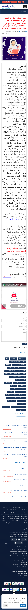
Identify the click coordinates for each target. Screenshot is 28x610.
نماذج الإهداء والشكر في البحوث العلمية (18, 490)
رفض (5, 605)
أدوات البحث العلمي (12, 367)
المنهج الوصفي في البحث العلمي (20, 485)
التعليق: (24, 329)
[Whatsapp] (21, 542)
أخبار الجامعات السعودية (20, 397)
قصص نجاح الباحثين (21, 410)
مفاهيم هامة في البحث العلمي (19, 364)
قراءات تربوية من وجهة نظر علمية (18, 407)
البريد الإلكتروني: (22, 323)
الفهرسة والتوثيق (21, 370)
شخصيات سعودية (21, 401)
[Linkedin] (19, 539)
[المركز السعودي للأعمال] (19, 584)
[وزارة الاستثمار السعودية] (22, 584)
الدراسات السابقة (21, 367)
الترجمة (7, 358)
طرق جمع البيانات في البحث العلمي (19, 496)
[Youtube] (12, 539)
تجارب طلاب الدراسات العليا (10, 370)
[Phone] (18, 542)
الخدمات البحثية (6, 407)
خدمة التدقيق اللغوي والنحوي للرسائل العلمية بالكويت (15, 420)
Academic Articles (21, 404)
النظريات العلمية (8, 373)
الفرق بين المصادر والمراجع (21, 474)
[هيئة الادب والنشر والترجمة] (7, 584)
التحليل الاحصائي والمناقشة (19, 382)
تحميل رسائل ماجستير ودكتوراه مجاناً (17, 376)
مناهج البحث (13, 385)
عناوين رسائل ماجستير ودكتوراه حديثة (17, 361)
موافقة (23, 605)
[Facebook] (25, 539)
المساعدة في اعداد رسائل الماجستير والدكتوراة (15, 394)
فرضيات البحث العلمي (22, 468)
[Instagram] (15, 539)
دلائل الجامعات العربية (20, 379)
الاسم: (25, 318)
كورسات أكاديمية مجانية (20, 391)
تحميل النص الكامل (11, 219)
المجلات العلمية (8, 382)
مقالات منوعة (10, 391)
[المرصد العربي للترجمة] (16, 584)
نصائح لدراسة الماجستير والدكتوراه (18, 388)
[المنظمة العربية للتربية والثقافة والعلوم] (13, 584)
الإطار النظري (13, 358)
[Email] (15, 542)
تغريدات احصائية (11, 401)
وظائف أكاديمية (10, 397)
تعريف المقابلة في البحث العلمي (20, 479)
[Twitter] (22, 539)
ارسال (24, 343)
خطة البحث (8, 364)
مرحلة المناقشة (22, 358)
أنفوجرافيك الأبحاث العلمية (19, 373)
